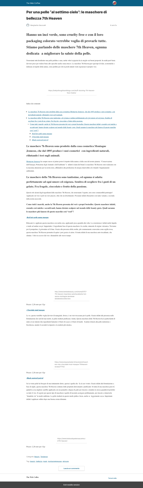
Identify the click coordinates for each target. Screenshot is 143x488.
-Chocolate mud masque (40, 136)
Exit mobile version (71, 485)
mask (45, 461)
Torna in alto (112, 478)
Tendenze (44, 457)
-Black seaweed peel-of (40, 140)
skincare (66, 461)
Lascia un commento (71, 468)
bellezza (39, 461)
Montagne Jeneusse (33, 161)
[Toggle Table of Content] (28, 108)
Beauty (37, 457)
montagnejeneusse (55, 461)
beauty (32, 461)
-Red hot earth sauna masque (42, 133)
